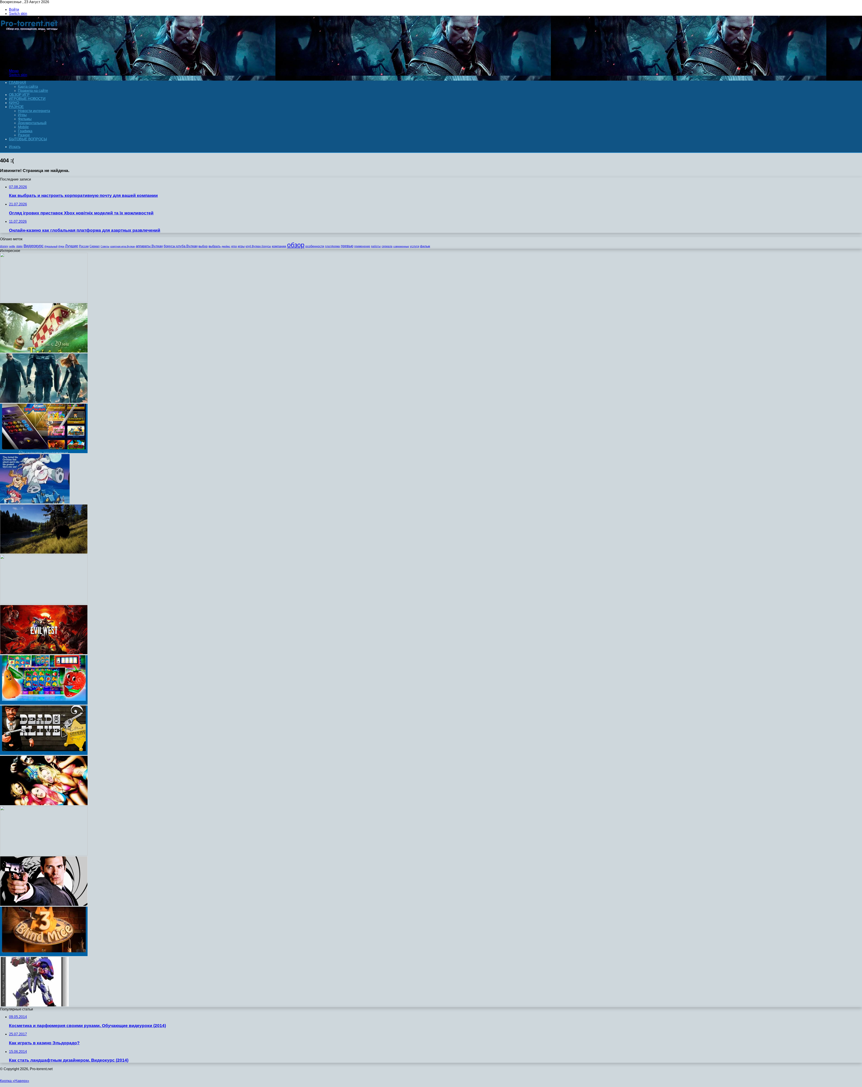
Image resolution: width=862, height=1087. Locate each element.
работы (376, 246)
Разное (16, 107)
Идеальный (50, 246)
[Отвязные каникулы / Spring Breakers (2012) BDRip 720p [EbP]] (44, 804)
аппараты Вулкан (149, 246)
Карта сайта (28, 86)
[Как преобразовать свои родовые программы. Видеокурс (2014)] (44, 603)
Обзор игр (19, 95)
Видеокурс (34, 246)
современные (401, 246)
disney (4, 246)
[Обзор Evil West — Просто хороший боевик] (44, 653)
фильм (425, 246)
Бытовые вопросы (28, 139)
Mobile (23, 127)
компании (279, 246)
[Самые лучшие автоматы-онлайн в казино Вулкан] (44, 703)
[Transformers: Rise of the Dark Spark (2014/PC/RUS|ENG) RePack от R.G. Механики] (34, 1005)
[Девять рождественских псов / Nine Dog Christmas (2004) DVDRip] (35, 502)
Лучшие (71, 246)
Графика (25, 131)
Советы (105, 246)
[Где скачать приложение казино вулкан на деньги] (44, 452)
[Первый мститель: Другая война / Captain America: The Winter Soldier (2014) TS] (44, 401)
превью (347, 246)
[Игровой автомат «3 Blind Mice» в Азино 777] (44, 955)
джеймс (226, 246)
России (84, 246)
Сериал (95, 246)
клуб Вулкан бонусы (258, 246)
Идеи (61, 246)
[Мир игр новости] (29, 63)
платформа (332, 246)
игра (234, 246)
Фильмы (25, 119)
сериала (387, 246)
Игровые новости (27, 99)
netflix (12, 246)
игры (241, 246)
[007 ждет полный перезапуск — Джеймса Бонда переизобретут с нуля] (44, 904)
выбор (203, 246)
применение (362, 246)
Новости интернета (34, 111)
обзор (295, 245)
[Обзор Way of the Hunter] (44, 552)
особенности (314, 246)
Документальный (32, 123)
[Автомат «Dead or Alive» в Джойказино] (44, 754)
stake (19, 246)
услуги (414, 246)
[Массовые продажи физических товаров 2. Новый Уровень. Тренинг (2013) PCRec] (44, 854)
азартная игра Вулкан (122, 246)
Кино (14, 103)
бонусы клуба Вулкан (181, 246)
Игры (22, 115)
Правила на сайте (33, 91)
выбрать (215, 246)
